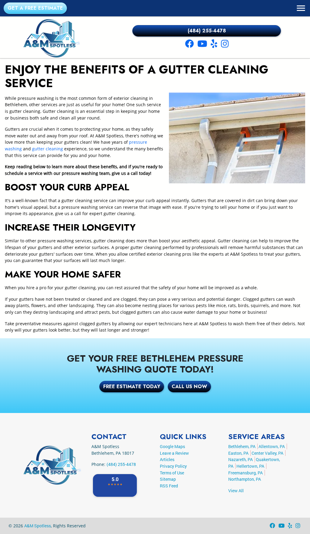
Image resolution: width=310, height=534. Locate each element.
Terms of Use (172, 473)
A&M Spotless (37, 526)
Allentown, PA (272, 446)
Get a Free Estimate (35, 8)
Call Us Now (189, 386)
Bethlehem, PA (242, 446)
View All (236, 490)
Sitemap (168, 479)
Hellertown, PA (250, 466)
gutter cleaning (47, 149)
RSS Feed (169, 486)
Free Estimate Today (131, 386)
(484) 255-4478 (207, 30)
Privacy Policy (173, 466)
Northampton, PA (244, 479)
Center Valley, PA (267, 453)
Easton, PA (238, 453)
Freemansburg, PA (245, 473)
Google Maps (172, 446)
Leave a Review (174, 453)
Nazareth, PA (240, 459)
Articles (167, 459)
